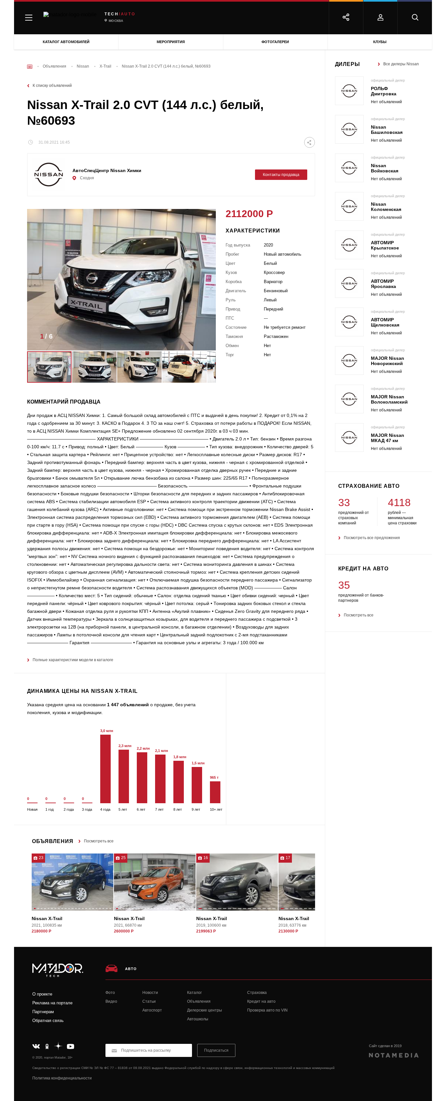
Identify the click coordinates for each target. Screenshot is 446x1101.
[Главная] (29, 66)
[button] (201, 338)
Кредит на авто (261, 1001)
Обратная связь (48, 1020)
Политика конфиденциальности (62, 1078)
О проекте (42, 994)
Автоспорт (152, 1010)
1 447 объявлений (128, 704)
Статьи (149, 1001)
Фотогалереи (275, 42)
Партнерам (43, 1011)
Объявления (199, 1001)
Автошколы (197, 1019)
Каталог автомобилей (66, 42)
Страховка (257, 993)
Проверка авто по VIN (267, 1010)
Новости (150, 993)
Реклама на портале (52, 1002)
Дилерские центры (204, 1010)
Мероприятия (171, 42)
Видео (111, 1001)
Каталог (194, 993)
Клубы (380, 42)
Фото (110, 993)
